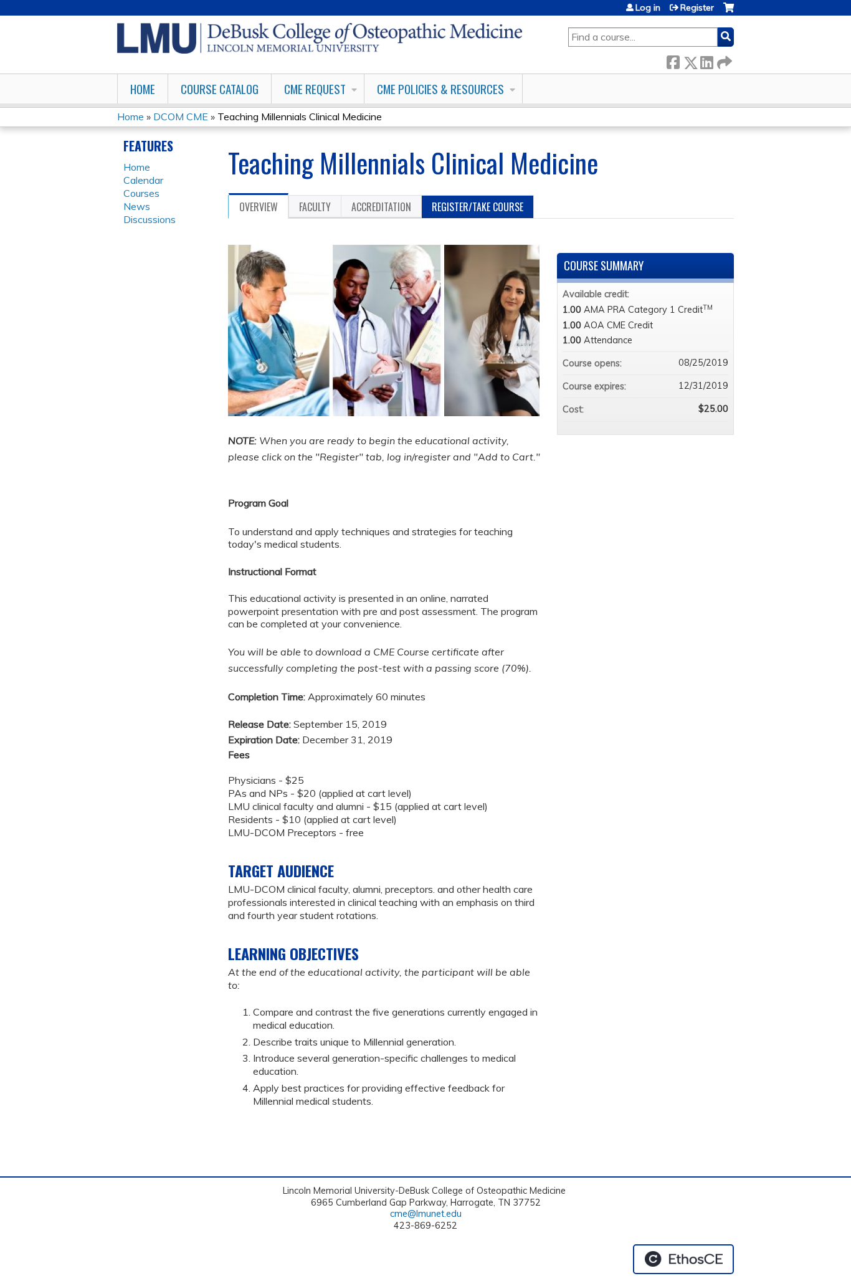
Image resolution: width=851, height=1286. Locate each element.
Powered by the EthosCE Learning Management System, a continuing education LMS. (683, 1259)
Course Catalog (220, 89)
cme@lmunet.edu (426, 1213)
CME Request (315, 89)
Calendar (143, 180)
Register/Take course (477, 206)
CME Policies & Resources (440, 89)
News (136, 206)
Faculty (315, 206)
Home (142, 89)
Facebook (673, 60)
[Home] (319, 38)
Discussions (149, 219)
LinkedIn (706, 60)
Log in (647, 7)
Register (697, 7)
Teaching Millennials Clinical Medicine (299, 116)
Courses (141, 193)
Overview (258, 206)
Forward (723, 60)
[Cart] (728, 12)
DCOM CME (180, 116)
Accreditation (381, 206)
